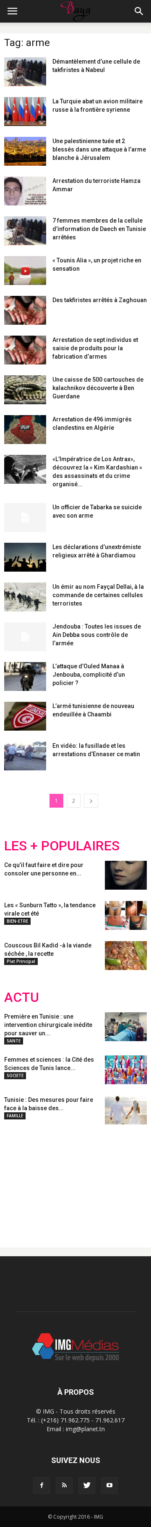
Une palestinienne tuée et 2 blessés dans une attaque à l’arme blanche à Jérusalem (99, 149)
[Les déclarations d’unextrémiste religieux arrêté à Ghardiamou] (25, 557)
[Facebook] (41, 1485)
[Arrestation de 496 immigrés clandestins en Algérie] (25, 429)
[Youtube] (109, 1485)
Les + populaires (62, 845)
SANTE (14, 1041)
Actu (21, 997)
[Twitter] (86, 1485)
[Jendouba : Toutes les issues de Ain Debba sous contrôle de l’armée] (25, 636)
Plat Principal (21, 961)
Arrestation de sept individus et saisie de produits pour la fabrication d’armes (95, 348)
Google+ (115, 1179)
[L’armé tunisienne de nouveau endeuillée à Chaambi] (25, 716)
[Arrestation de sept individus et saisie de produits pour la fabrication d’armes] (25, 350)
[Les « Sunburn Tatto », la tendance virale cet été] (126, 915)
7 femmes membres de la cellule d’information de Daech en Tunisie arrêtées (99, 229)
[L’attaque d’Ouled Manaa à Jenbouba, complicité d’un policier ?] (25, 676)
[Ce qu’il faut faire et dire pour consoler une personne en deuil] (126, 875)
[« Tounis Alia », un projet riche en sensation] (25, 270)
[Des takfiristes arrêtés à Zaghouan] (25, 310)
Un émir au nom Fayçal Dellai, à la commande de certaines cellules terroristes (98, 595)
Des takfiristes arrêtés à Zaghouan (99, 300)
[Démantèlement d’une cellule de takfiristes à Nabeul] (25, 71)
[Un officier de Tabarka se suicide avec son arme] (25, 517)
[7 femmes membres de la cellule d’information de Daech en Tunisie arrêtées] (25, 230)
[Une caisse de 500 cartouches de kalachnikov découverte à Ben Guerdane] (25, 389)
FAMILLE (15, 1116)
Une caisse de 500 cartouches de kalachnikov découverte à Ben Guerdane (97, 388)
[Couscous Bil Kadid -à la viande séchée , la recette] (126, 955)
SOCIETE (15, 1075)
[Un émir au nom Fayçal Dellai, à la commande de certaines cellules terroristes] (25, 597)
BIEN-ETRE (17, 921)
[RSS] (64, 1485)
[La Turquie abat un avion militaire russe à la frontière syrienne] (25, 111)
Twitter (51, 1179)
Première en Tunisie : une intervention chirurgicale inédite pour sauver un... (48, 1025)
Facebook (20, 1179)
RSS (83, 1179)
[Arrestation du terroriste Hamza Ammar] (25, 191)
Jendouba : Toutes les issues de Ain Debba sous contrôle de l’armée (96, 635)
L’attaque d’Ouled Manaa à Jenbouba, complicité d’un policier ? (88, 674)
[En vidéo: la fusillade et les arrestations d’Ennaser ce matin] (25, 756)
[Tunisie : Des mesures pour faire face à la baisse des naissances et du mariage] (126, 1110)
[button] (139, 11)
